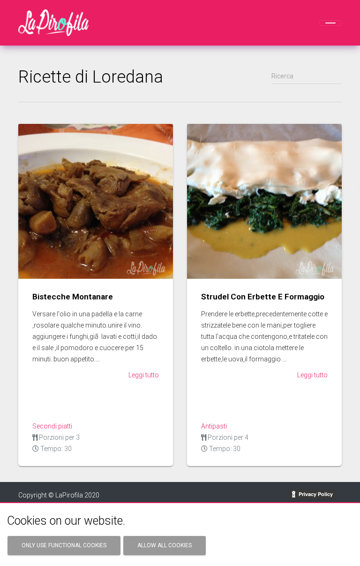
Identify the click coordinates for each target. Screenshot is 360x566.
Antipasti (214, 426)
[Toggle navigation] (330, 23)
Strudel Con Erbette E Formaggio (262, 296)
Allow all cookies (164, 545)
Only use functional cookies (64, 545)
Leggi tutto (143, 375)
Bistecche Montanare (72, 296)
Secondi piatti (52, 426)
